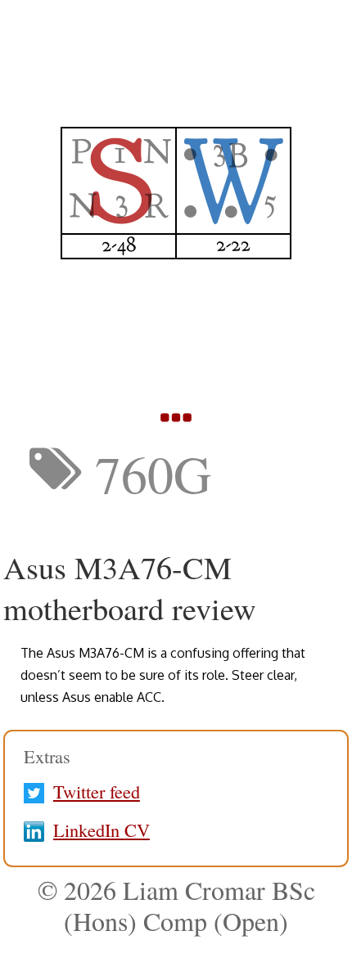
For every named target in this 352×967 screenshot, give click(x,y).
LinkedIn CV (101, 829)
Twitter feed (96, 791)
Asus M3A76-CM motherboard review (129, 587)
